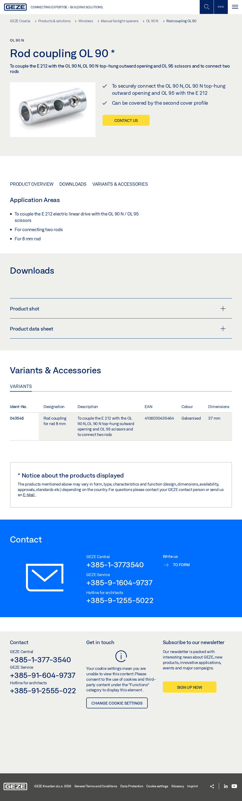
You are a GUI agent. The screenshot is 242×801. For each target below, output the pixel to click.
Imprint (192, 786)
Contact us (126, 120)
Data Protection (131, 786)
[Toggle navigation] (235, 7)
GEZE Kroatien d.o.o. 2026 (52, 786)
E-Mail (29, 494)
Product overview (31, 184)
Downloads (72, 184)
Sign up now (189, 687)
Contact (19, 642)
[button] (212, 786)
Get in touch (100, 642)
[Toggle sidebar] (221, 7)
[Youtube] (234, 786)
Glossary (177, 786)
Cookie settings (157, 786)
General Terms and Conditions (95, 786)
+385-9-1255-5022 (119, 600)
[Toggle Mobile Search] (206, 7)
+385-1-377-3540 (40, 659)
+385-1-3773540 (115, 564)
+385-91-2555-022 (43, 690)
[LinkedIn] (225, 786)
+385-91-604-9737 (42, 675)
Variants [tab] (21, 386)
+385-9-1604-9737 (119, 582)
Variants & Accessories (120, 184)
